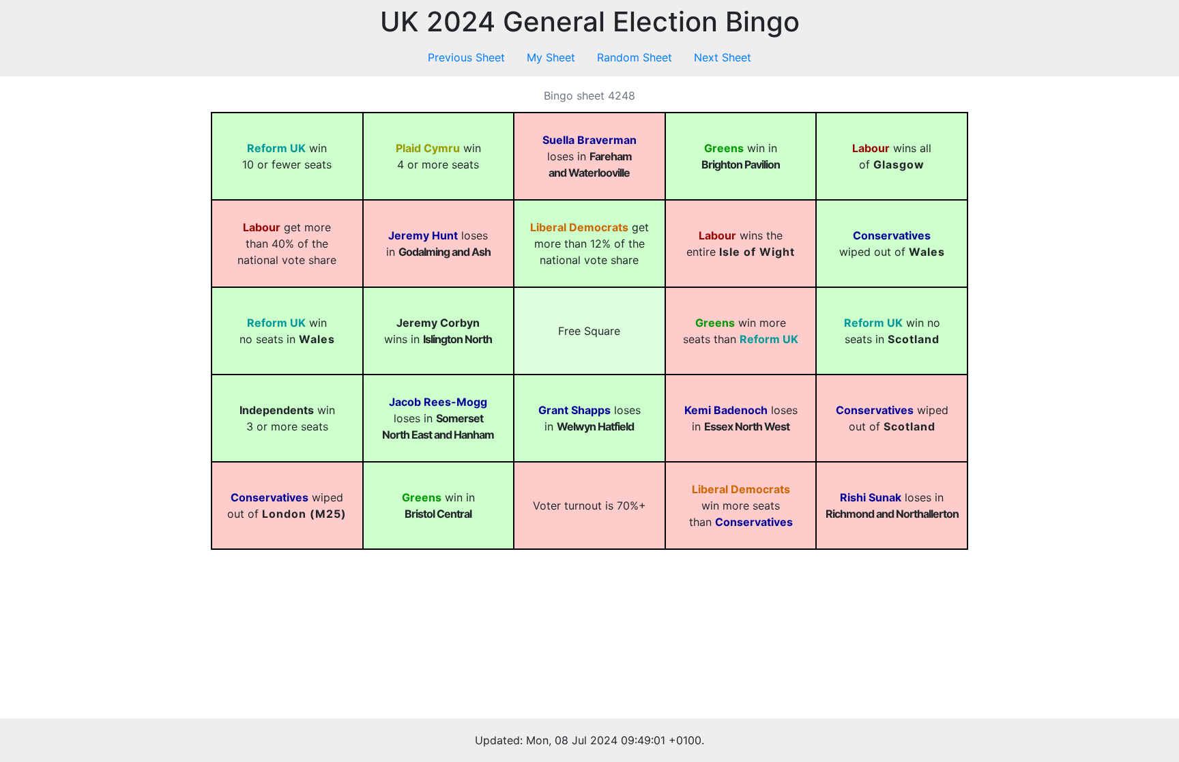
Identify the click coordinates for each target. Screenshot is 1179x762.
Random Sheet (634, 57)
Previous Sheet (466, 57)
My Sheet (551, 57)
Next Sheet (722, 57)
